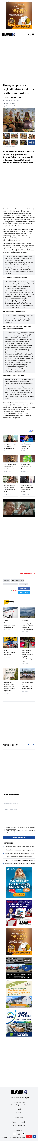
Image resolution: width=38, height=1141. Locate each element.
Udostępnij (25, 588)
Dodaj (30, 745)
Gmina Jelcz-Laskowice (18, 580)
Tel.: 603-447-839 (19, 1103)
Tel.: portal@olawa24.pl (19, 1105)
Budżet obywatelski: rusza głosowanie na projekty (20, 863)
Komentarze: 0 (10, 106)
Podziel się (24, 592)
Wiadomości (19, 1117)
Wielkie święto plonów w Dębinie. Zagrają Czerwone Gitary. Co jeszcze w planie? (20, 853)
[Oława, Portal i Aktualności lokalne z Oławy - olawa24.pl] (10, 34)
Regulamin (19, 1130)
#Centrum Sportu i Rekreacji (10, 584)
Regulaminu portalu (11, 829)
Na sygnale (19, 1112)
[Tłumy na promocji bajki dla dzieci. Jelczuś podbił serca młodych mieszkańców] (19, 120)
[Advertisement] (19, 60)
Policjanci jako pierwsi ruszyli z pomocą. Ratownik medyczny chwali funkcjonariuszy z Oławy (20, 850)
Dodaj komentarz (19, 838)
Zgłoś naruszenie (25, 574)
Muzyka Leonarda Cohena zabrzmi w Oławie (18, 857)
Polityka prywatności (19, 1125)
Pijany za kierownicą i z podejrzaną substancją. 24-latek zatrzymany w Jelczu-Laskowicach (20, 860)
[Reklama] (19, 15)
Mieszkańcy (6, 580)
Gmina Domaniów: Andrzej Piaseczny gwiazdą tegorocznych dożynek (20, 847)
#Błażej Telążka (23, 584)
